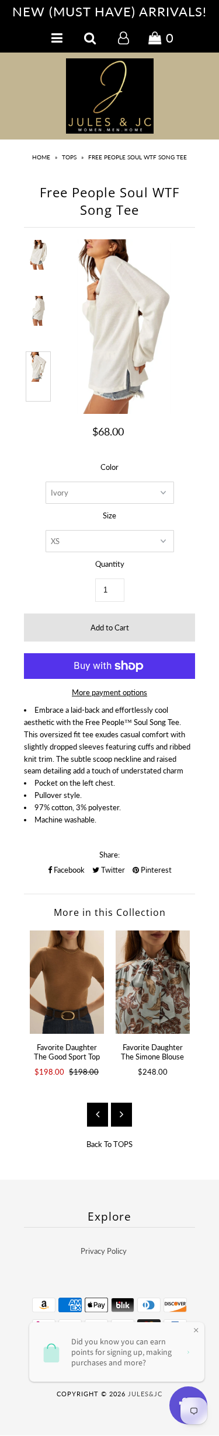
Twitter (112, 869)
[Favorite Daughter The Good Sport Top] (67, 982)
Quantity (109, 564)
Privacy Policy (104, 1251)
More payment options (109, 692)
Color (109, 467)
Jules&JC (145, 1393)
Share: (109, 854)
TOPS (69, 157)
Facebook (68, 869)
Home (41, 157)
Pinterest (155, 869)
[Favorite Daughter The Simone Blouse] (153, 982)
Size (109, 515)
